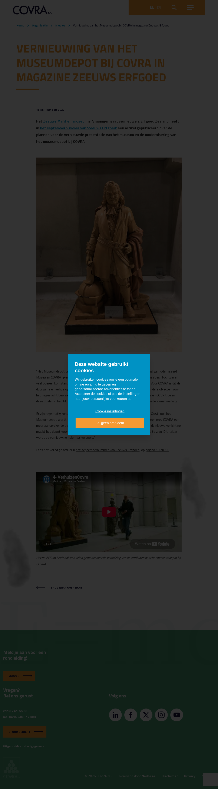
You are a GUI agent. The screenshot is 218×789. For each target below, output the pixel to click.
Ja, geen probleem (110, 423)
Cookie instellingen (110, 411)
